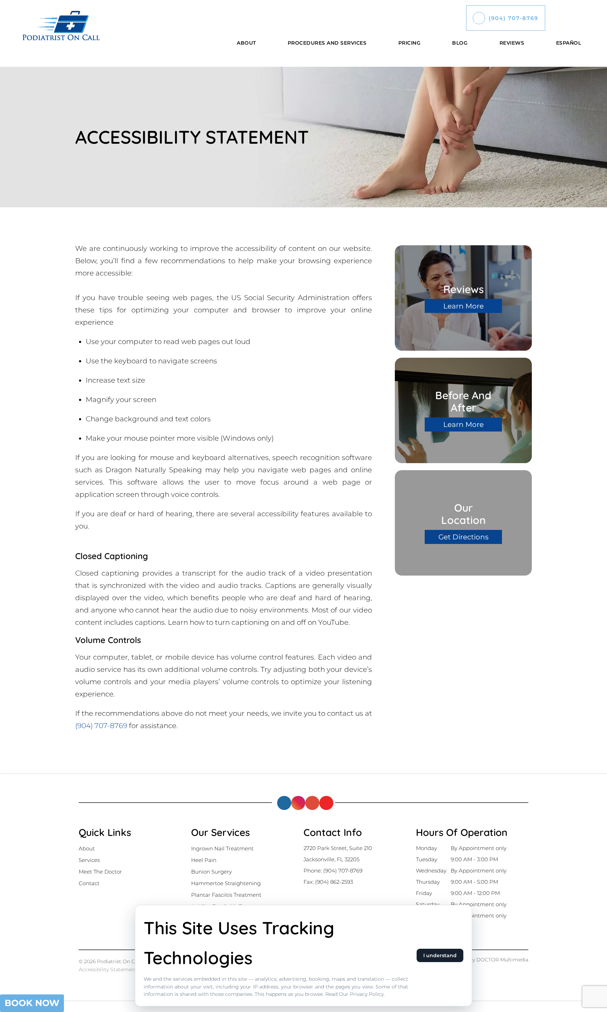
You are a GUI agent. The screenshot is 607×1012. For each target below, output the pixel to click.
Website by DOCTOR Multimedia (488, 959)
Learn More (463, 306)
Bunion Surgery (211, 871)
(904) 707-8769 (513, 18)
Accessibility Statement (108, 969)
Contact (89, 883)
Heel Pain (203, 860)
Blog (460, 43)
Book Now (32, 1003)
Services (89, 860)
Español (568, 43)
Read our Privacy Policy (354, 994)
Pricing (409, 43)
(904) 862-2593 (334, 881)
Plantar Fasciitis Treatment (226, 894)
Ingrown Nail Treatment (222, 848)
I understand (440, 955)
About (246, 43)
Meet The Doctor (100, 871)
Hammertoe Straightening (226, 883)
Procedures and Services (327, 43)
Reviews (512, 43)
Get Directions (463, 537)
